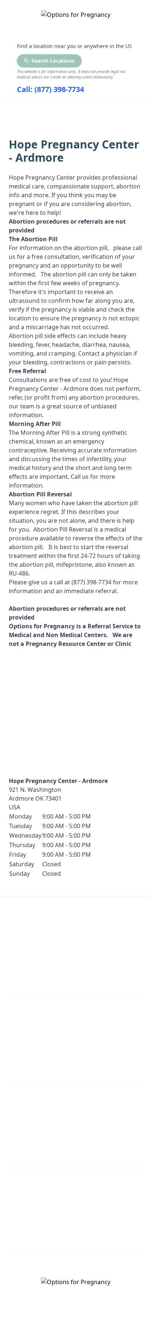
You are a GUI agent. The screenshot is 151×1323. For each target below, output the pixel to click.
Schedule (75, 1065)
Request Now (76, 1151)
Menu (70, 110)
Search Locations (53, 60)
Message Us (75, 1238)
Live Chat (76, 978)
